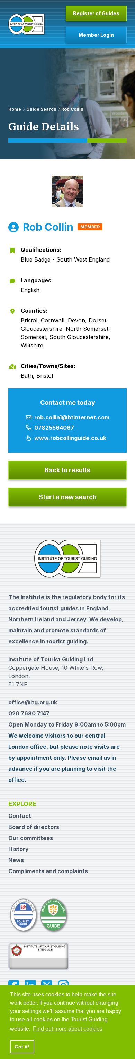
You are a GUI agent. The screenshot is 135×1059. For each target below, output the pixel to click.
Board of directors (33, 826)
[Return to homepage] (26, 24)
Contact (19, 815)
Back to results (67, 470)
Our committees (30, 837)
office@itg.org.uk (32, 702)
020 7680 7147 (29, 713)
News (16, 860)
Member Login (96, 35)
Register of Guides (96, 13)
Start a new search (68, 497)
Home (14, 109)
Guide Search (41, 109)
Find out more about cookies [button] (67, 1029)
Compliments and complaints (48, 871)
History (18, 849)
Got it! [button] (22, 1046)
